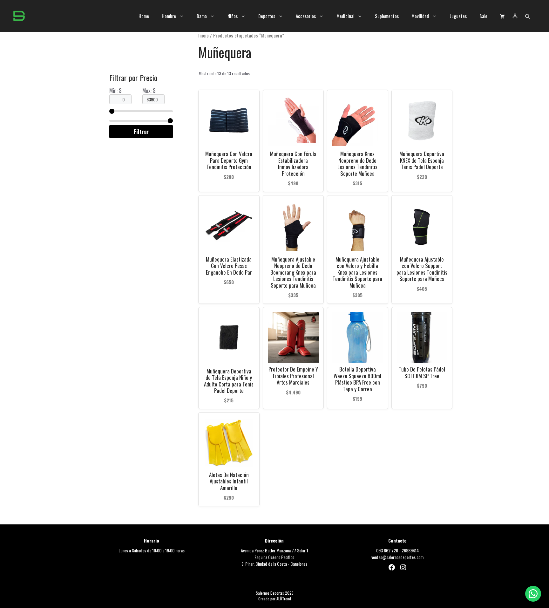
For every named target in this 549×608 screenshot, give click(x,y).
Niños (232, 15)
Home (144, 15)
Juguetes (458, 15)
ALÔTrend (283, 598)
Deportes (266, 15)
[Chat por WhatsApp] (533, 594)
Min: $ (115, 90)
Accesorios (306, 15)
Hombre (169, 15)
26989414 (410, 550)
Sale (483, 15)
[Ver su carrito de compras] (502, 15)
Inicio (203, 35)
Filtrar (141, 131)
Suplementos (387, 15)
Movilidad (420, 15)
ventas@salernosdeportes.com (397, 557)
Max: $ (149, 90)
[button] (527, 15)
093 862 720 (387, 550)
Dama (202, 15)
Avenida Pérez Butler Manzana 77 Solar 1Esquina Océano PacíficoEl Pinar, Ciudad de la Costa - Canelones (274, 557)
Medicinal (345, 15)
